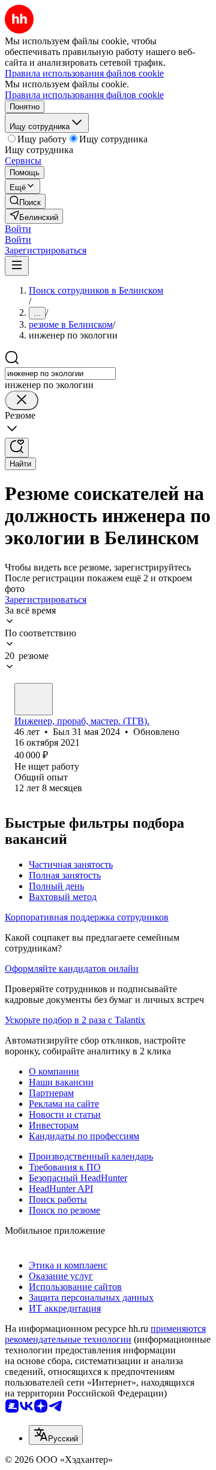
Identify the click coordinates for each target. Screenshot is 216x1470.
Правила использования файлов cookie (84, 95)
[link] (25, 201)
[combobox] (60, 373)
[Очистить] (21, 400)
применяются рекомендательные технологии (105, 1333)
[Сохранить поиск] (17, 448)
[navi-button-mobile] (17, 266)
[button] (18, 229)
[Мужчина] (33, 699)
